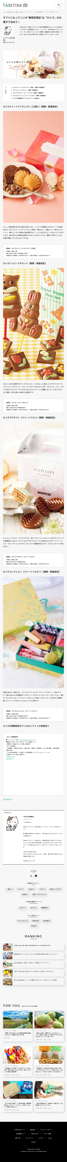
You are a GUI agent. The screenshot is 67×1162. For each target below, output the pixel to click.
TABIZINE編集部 (28, 816)
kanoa (44, 1030)
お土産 (31, 889)
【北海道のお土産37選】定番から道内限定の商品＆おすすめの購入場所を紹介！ (32, 945)
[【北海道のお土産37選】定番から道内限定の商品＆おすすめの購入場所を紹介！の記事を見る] (7, 947)
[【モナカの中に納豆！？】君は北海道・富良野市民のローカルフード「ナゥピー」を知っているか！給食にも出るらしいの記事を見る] (18, 1090)
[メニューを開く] (58, 4)
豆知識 (24, 894)
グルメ (20, 889)
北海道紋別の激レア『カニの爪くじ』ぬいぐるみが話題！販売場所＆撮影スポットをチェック (35, 954)
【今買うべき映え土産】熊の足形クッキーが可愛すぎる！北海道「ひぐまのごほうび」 (33, 971)
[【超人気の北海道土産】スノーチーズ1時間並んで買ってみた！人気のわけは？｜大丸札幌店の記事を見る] (7, 981)
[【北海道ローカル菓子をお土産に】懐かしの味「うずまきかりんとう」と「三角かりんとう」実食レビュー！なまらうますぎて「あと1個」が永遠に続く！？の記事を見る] (49, 1055)
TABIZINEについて (19, 1130)
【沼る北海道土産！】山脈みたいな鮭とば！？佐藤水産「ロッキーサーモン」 (49, 1104)
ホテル (41, 889)
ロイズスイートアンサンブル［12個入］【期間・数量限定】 (28, 87)
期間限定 (44, 908)
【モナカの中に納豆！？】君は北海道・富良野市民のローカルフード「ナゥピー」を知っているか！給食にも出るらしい (17, 1105)
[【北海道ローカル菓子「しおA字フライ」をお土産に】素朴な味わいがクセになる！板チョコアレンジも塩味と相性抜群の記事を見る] (18, 1055)
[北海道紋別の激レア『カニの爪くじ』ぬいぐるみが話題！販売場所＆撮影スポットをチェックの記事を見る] (7, 955)
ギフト (22, 908)
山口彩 (14, 1030)
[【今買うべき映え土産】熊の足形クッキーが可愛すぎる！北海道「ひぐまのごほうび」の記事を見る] (7, 973)
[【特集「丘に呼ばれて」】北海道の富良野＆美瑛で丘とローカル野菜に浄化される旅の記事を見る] (18, 1019)
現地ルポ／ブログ (55, 889)
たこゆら (47, 1065)
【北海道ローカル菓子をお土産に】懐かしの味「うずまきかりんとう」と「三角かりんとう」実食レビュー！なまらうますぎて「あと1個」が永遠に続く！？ (49, 1070)
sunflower (16, 1065)
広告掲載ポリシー (21, 1134)
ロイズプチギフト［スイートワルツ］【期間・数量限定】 (27, 93)
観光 (9, 889)
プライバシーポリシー (46, 1130)
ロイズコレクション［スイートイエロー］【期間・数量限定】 (28, 95)
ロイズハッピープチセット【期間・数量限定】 (24, 90)
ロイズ (33, 908)
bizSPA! (33, 1142)
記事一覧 (17, 1138)
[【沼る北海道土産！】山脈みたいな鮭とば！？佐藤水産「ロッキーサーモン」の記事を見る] (49, 1090)
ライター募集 (47, 1134)
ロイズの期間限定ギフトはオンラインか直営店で (25, 98)
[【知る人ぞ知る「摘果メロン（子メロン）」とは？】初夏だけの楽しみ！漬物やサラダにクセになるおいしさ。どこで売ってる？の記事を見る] (49, 1019)
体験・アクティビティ (39, 894)
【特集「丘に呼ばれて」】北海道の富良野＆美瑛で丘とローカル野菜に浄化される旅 (17, 1034)
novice (50, 1138)
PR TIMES (6, 799)
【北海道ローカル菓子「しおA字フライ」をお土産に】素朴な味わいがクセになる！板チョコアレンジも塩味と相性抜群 (17, 1070)
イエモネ (40, 1138)
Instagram (9, 756)
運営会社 (32, 1130)
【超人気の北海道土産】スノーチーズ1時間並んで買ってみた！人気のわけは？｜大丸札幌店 (35, 980)
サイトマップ (29, 1138)
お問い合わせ (34, 1134)
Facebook (9, 759)
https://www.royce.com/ (27, 740)
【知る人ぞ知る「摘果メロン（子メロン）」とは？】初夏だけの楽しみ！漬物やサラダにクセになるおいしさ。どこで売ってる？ (49, 1034)
